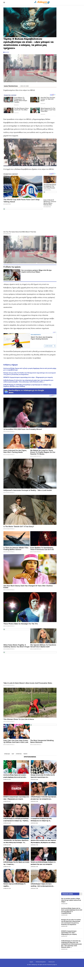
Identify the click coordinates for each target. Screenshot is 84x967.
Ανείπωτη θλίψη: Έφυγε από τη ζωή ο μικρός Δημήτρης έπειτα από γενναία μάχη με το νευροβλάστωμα (29, 369)
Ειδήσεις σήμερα (10, 365)
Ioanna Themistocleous (11, 86)
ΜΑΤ (13, 754)
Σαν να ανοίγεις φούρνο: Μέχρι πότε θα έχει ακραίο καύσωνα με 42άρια (36, 271)
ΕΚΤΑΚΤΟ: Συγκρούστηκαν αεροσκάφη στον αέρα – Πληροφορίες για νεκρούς (28, 377)
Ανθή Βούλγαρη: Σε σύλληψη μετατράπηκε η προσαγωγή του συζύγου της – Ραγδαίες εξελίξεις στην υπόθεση (27, 385)
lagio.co (55, 964)
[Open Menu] (4, 2)
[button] (29, 22)
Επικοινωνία (51, 961)
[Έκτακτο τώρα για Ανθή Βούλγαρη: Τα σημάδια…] (16, 876)
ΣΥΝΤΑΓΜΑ (19, 754)
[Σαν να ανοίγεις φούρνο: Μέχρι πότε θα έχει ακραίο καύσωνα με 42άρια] (11, 275)
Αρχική (31, 961)
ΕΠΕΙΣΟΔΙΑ (7, 754)
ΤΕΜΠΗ (25, 754)
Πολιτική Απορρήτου (41, 961)
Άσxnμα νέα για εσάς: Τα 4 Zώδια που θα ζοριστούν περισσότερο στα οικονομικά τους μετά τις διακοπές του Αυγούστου (29, 373)
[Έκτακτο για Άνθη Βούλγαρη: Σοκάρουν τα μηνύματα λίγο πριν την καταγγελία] (43, 854)
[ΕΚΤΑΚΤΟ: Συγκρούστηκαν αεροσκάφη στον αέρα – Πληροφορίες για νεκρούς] (16, 788)
